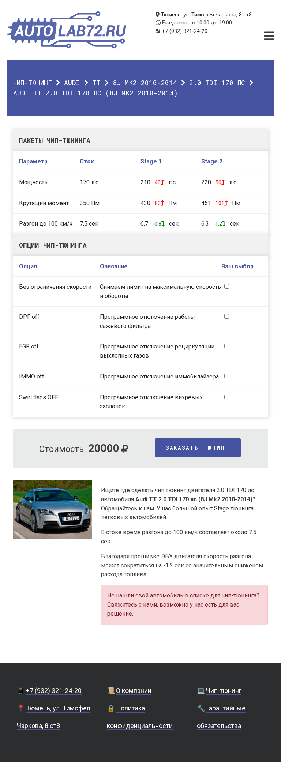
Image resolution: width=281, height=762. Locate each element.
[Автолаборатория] (66, 30)
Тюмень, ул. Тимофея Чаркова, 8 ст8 (206, 15)
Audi (72, 82)
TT (97, 82)
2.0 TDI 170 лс (217, 82)
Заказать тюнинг (198, 447)
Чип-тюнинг (32, 82)
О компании (133, 690)
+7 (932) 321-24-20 (184, 31)
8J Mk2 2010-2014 (145, 82)
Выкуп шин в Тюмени (140, 758)
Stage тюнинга (234, 508)
